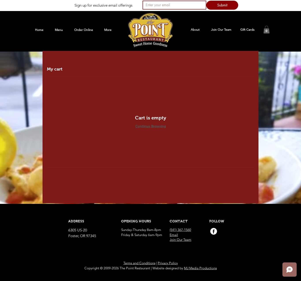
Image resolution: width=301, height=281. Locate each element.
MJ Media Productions (200, 268)
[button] (266, 29)
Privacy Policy (168, 263)
